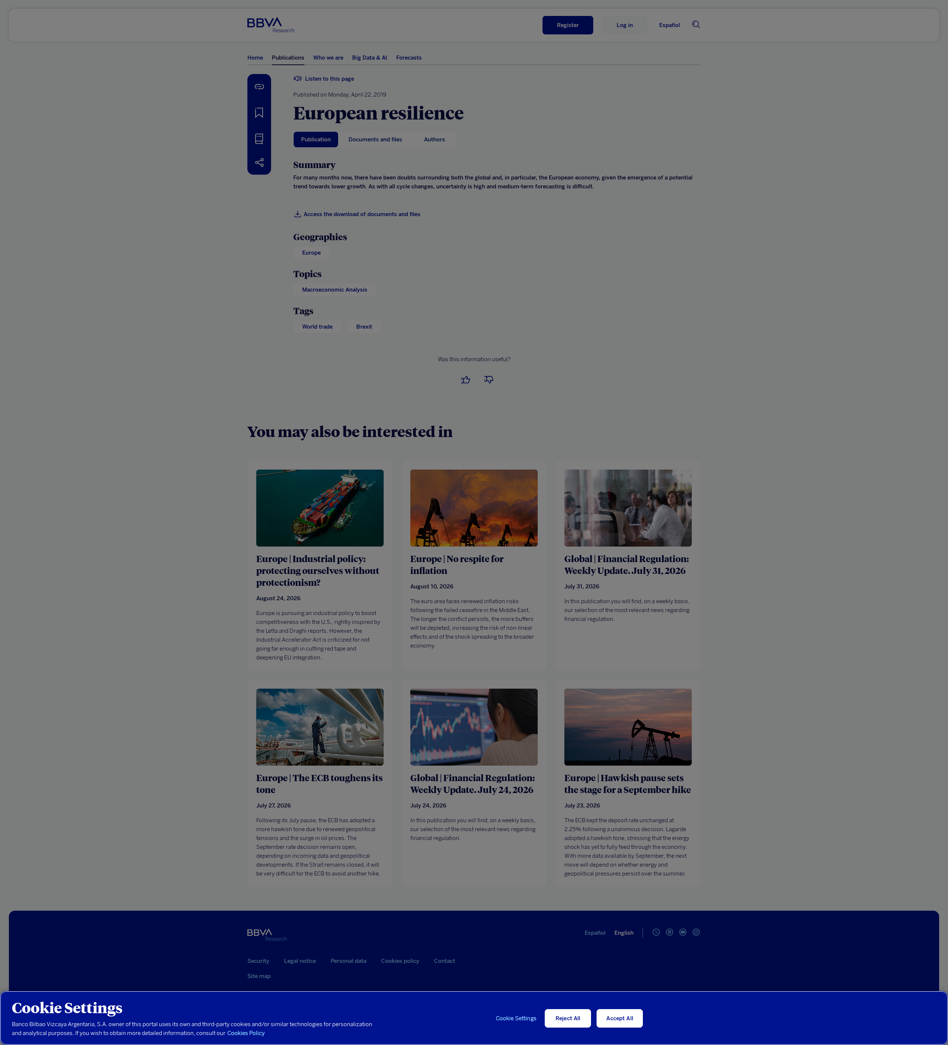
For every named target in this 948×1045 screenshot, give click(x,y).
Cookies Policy (246, 1033)
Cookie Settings (516, 1018)
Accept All (619, 1018)
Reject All (568, 1018)
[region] (474, 1018)
